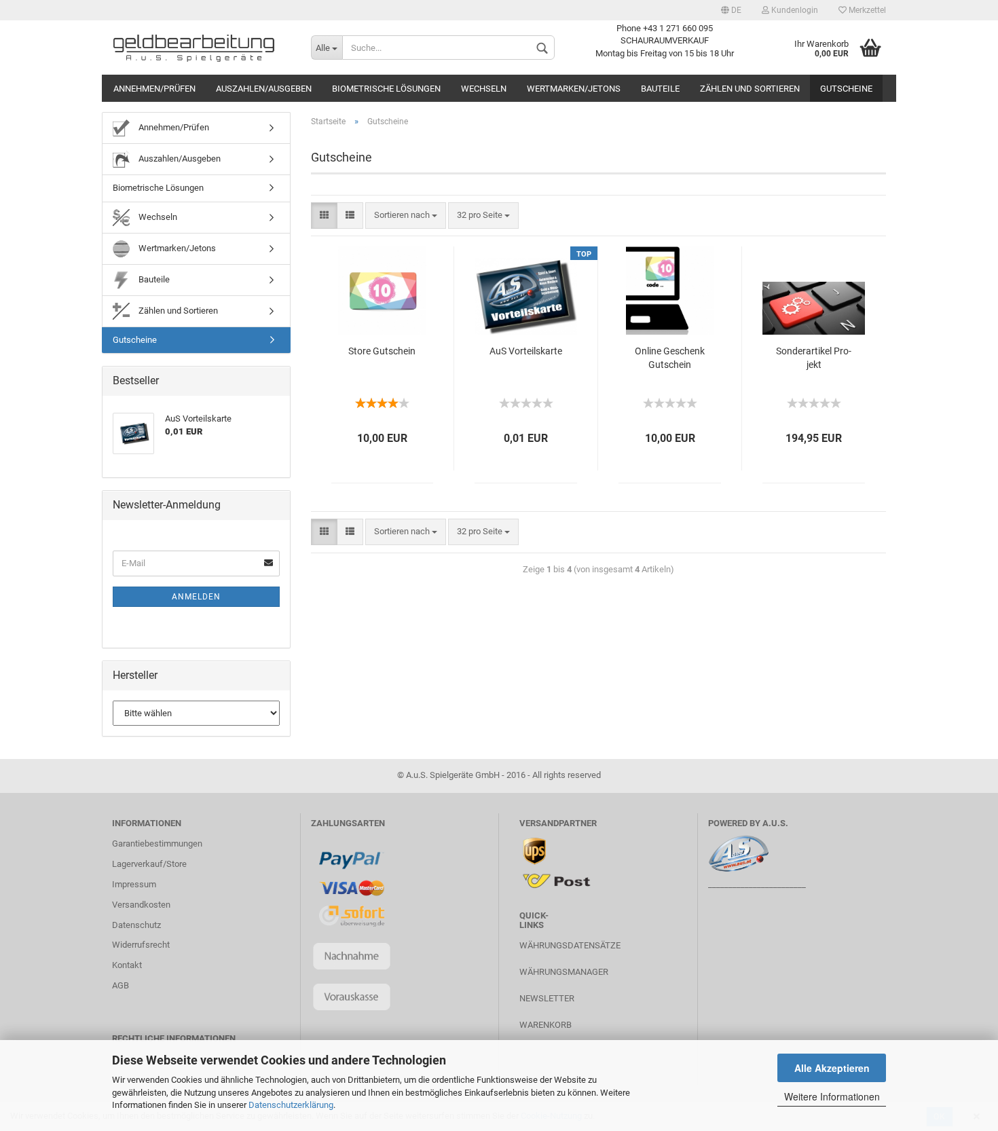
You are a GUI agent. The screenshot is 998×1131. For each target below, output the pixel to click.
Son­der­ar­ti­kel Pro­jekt (813, 358)
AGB (120, 985)
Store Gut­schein (381, 351)
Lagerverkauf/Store (149, 864)
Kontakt (127, 965)
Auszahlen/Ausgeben (264, 89)
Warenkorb (545, 1025)
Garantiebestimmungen (157, 843)
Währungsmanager (563, 972)
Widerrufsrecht (141, 945)
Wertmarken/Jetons (574, 89)
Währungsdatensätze (570, 945)
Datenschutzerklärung (290, 1105)
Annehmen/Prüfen (154, 89)
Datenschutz (136, 925)
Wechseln (483, 89)
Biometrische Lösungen (386, 89)
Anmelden (196, 596)
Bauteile (660, 89)
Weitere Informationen (832, 1096)
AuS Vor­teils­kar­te (525, 351)
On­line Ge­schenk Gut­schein (670, 358)
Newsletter (546, 998)
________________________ (757, 884)
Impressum (134, 884)
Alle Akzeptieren (832, 1068)
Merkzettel (866, 10)
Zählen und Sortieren (750, 89)
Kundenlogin (793, 10)
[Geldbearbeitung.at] (201, 47)
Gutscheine (846, 89)
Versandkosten (141, 905)
